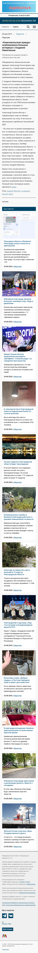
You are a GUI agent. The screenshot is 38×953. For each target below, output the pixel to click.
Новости (5, 27)
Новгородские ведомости (27, 893)
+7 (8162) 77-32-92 (24, 882)
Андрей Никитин (14, 191)
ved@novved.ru (30, 884)
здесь (13, 187)
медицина (26, 191)
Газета (15, 27)
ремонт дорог (7, 194)
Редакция (5, 949)
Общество (20, 34)
